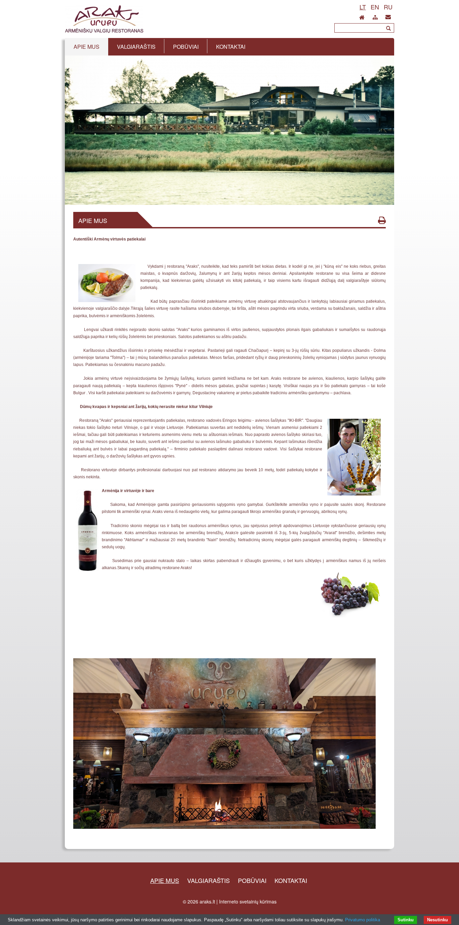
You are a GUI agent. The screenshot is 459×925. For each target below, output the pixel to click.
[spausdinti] (382, 220)
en (375, 6)
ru (388, 6)
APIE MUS (164, 880)
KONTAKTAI (291, 880)
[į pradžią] (362, 15)
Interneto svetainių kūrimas (248, 901)
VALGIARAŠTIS (208, 880)
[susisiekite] (388, 15)
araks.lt (207, 901)
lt (363, 6)
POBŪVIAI (252, 880)
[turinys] (375, 16)
